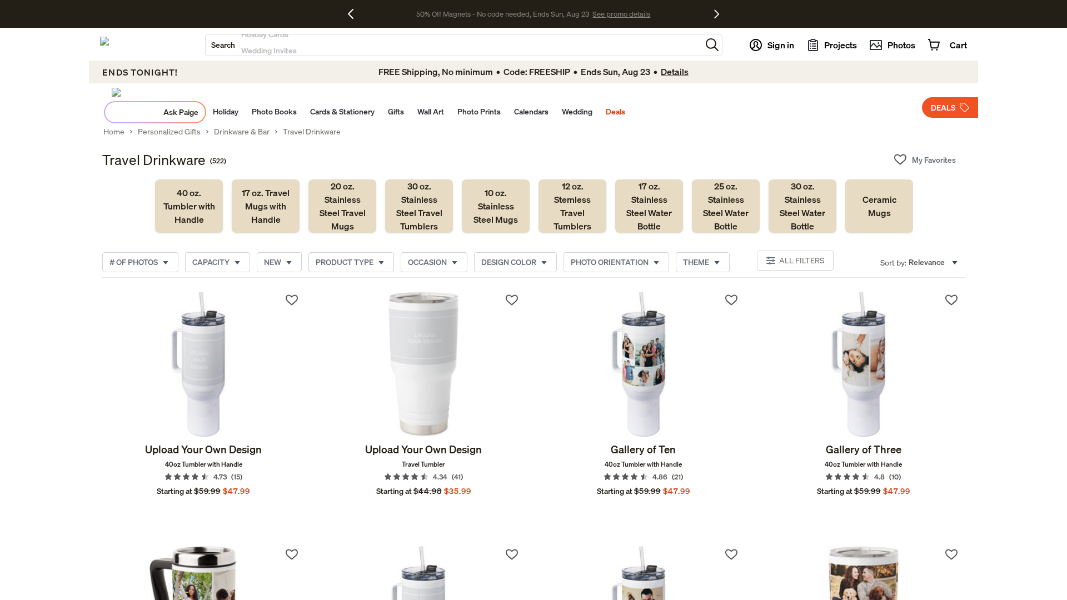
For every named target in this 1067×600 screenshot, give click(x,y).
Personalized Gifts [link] (169, 132)
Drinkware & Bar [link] (242, 132)
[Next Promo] (716, 13)
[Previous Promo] (355, 14)
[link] (189, 206)
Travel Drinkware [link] (312, 132)
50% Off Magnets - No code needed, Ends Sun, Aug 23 (502, 14)
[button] (712, 44)
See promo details (621, 14)
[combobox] (453, 45)
